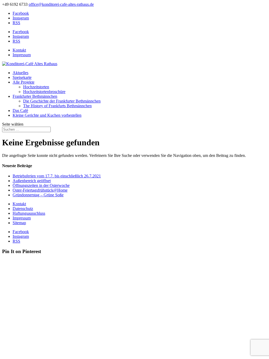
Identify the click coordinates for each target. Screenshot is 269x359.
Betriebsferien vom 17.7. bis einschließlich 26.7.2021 (57, 176)
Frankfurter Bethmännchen (35, 96)
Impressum (22, 55)
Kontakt (19, 50)
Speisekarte (22, 77)
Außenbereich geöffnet (32, 180)
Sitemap (19, 222)
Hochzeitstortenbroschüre (44, 91)
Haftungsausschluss (29, 213)
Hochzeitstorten (36, 87)
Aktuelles (20, 72)
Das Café (20, 110)
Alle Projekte (23, 82)
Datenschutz (23, 208)
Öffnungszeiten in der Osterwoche (41, 185)
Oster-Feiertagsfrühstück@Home (40, 190)
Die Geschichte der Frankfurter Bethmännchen (62, 101)
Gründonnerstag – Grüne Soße (38, 195)
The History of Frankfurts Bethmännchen (57, 106)
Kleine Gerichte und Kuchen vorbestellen (47, 115)
